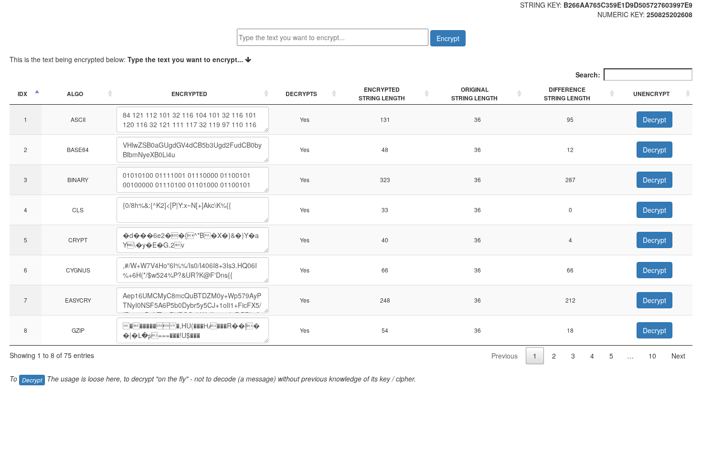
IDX (22, 93)
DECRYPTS (301, 93)
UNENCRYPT (651, 93)
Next (678, 355)
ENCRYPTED (189, 93)
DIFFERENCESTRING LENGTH (567, 93)
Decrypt (654, 119)
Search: (587, 74)
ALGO (75, 93)
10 (652, 355)
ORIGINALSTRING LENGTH (474, 93)
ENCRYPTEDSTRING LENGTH (382, 93)
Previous (504, 355)
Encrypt (447, 38)
